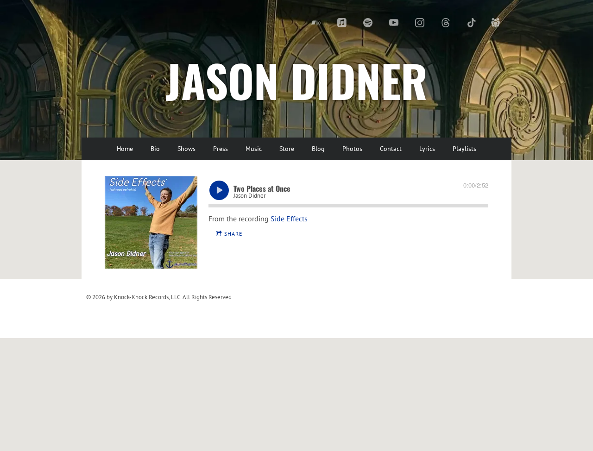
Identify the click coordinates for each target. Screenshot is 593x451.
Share (233, 233)
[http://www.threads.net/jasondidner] (445, 22)
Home (125, 148)
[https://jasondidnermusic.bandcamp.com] (316, 22)
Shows (186, 148)
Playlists (464, 148)
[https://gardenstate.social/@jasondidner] (495, 22)
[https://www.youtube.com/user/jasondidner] (393, 22)
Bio (155, 148)
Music (254, 148)
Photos (352, 148)
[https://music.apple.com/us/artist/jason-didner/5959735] (342, 22)
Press (220, 148)
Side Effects (289, 218)
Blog (318, 148)
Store (286, 148)
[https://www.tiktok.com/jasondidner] (471, 22)
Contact (391, 148)
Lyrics (427, 148)
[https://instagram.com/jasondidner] (419, 22)
